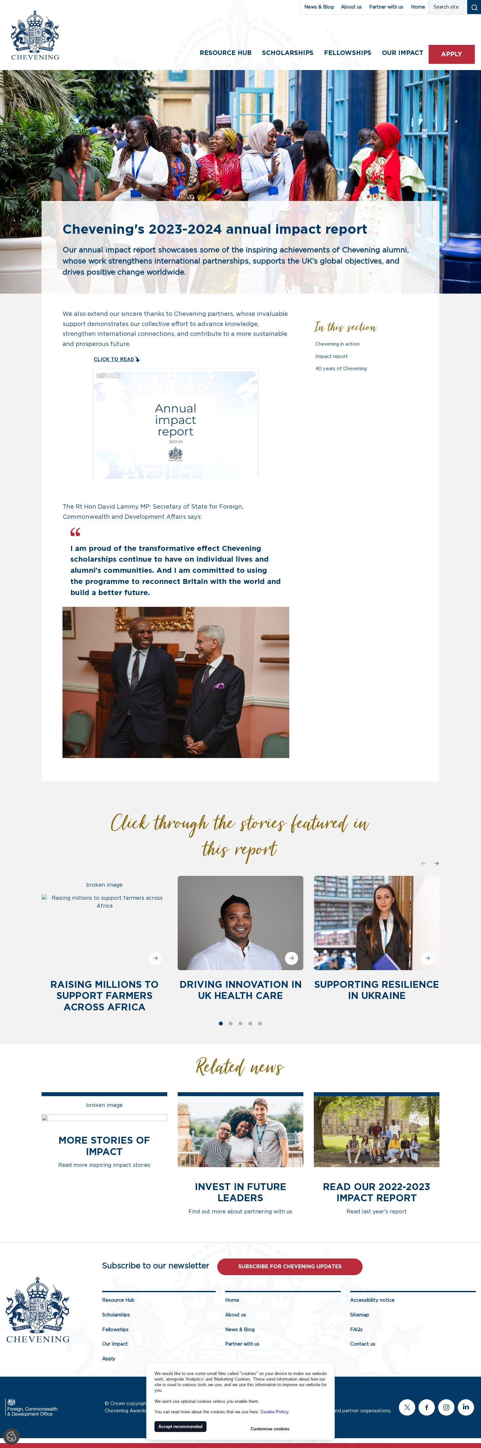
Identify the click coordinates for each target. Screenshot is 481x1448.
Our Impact (115, 1344)
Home (418, 7)
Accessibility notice (372, 1300)
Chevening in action (337, 344)
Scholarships (287, 53)
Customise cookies (270, 1428)
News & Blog (319, 7)
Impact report (331, 356)
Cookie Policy (274, 1411)
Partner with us (386, 7)
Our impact (402, 53)
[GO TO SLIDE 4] (250, 1023)
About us (351, 7)
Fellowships (347, 53)
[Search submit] (474, 7)
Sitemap (359, 1314)
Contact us (362, 1344)
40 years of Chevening (341, 368)
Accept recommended (180, 1426)
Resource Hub (226, 53)
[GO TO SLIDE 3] (240, 1023)
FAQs (356, 1329)
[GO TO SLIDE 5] (260, 1023)
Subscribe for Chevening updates (290, 1266)
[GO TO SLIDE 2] (230, 1023)
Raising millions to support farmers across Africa (104, 996)
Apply (451, 54)
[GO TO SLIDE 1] (221, 1023)
